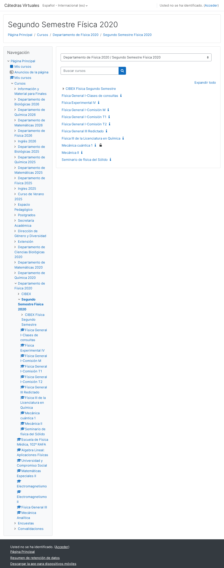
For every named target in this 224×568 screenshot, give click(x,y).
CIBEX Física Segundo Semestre (91, 89)
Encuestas (26, 523)
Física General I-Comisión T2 (84, 124)
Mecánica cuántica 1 (77, 145)
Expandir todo (205, 83)
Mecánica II (70, 152)
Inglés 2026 (27, 141)
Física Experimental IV (79, 103)
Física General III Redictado (83, 131)
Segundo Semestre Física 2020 (127, 35)
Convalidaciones (31, 529)
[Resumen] (121, 96)
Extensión (25, 242)
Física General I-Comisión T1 (84, 117)
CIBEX (26, 294)
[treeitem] (28, 295)
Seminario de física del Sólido (85, 159)
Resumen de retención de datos (35, 558)
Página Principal (20, 35)
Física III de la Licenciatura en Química (91, 138)
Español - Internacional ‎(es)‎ (63, 5)
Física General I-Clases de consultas (90, 96)
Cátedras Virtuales (21, 5)
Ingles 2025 (27, 189)
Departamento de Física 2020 (75, 35)
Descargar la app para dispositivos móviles (43, 564)
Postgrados (26, 215)
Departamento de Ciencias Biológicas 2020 (29, 252)
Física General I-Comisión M (83, 110)
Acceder (211, 5)
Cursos (42, 35)
